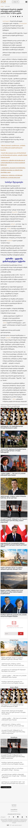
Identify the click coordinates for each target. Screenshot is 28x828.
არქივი (3, 6)
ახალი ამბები (14, 687)
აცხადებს (8, 338)
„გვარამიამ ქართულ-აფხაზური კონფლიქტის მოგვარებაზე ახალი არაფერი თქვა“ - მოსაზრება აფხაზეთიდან (13, 775)
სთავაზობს (14, 212)
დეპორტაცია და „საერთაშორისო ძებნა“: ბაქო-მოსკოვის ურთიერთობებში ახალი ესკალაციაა (13, 782)
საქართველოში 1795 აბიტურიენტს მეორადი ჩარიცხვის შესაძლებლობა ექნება (12, 427)
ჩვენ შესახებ (14, 805)
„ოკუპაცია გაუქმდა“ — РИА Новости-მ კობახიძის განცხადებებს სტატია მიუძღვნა (13, 474)
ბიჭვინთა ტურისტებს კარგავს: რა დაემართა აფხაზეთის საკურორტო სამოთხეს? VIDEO (12, 568)
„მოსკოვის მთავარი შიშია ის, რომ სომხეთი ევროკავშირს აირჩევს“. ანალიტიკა (12, 769)
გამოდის (13, 224)
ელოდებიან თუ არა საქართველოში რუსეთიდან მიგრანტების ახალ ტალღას (13, 670)
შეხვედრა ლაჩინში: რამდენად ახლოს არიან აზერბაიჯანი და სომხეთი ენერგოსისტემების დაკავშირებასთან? (12, 592)
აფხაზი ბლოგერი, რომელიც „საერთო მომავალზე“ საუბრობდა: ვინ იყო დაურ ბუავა (13, 497)
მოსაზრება (14, 737)
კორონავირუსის (23, 23)
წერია (14, 399)
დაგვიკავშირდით (14, 809)
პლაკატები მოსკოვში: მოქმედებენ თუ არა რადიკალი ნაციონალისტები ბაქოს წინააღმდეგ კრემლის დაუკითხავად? (14, 520)
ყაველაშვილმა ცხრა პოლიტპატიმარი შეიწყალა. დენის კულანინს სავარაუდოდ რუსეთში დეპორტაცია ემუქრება (14, 545)
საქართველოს (6, 21)
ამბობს (8, 229)
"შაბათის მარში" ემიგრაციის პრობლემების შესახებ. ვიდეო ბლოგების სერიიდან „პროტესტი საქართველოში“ (13, 450)
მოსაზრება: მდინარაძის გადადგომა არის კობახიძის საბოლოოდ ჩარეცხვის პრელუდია (14, 615)
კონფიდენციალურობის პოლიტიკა (14, 814)
